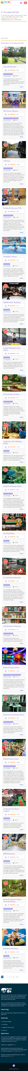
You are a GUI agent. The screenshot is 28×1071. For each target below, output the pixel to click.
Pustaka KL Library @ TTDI (12, 208)
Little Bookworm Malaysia (12, 626)
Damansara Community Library (13, 715)
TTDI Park (6, 161)
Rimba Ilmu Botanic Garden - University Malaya (12, 900)
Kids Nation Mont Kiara (10, 949)
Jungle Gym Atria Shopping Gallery (12, 442)
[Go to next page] (14, 977)
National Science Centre (11, 667)
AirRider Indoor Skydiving (11, 302)
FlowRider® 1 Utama (10, 257)
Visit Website (11, 18)
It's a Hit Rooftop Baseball (12, 578)
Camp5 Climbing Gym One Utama (11, 349)
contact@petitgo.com (17, 1051)
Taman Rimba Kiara (9, 67)
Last (17, 977)
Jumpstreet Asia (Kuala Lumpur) (11, 810)
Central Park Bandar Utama (12, 486)
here (15, 1044)
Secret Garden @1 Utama (11, 394)
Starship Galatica (9, 533)
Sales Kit (11, 1056)
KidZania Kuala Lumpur (11, 759)
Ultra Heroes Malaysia (10, 111)
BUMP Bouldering (9, 854)
